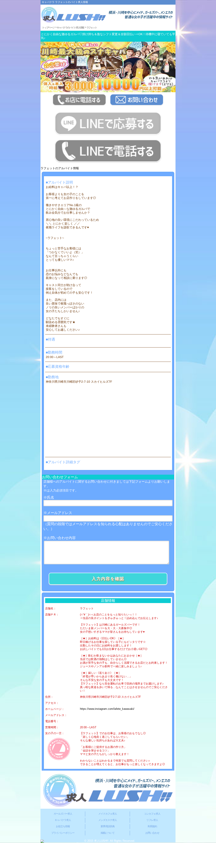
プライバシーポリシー (62, 832)
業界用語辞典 (108, 826)
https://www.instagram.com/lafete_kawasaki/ (107, 708)
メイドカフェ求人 (107, 813)
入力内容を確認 (108, 578)
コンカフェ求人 (152, 813)
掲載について (108, 832)
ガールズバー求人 (63, 813)
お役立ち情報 (63, 826)
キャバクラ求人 (63, 820)
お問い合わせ (152, 832)
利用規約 (152, 826)
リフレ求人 (152, 820)
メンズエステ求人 (107, 820)
